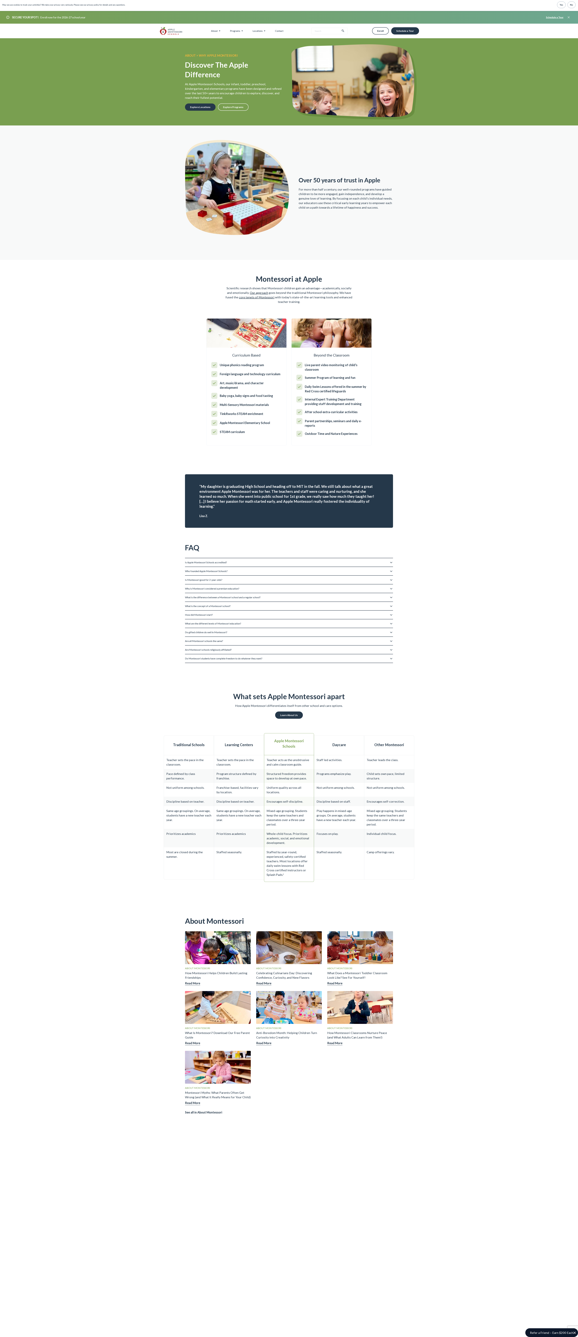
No (571, 4)
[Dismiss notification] (568, 17)
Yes (561, 4)
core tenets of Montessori (256, 297)
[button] (289, 561)
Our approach (259, 292)
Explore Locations (200, 107)
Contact (279, 30)
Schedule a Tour (555, 17)
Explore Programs (233, 107)
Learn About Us (289, 715)
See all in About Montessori (203, 1112)
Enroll (380, 30)
